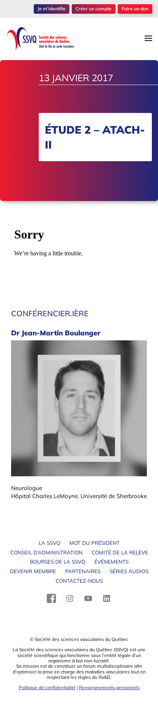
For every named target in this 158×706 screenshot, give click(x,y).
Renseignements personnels (109, 687)
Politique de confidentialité (47, 687)
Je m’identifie (52, 8)
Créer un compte (94, 8)
